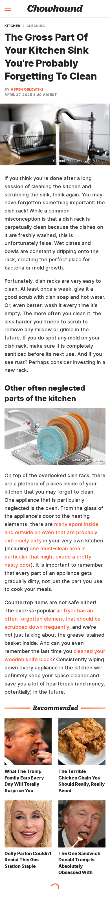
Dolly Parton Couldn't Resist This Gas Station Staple (28, 860)
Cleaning (36, 26)
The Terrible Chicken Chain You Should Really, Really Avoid (81, 780)
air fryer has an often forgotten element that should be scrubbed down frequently (53, 619)
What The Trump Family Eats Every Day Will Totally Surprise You (24, 780)
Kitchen (13, 26)
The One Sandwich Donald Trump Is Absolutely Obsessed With (79, 863)
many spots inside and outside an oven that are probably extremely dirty (51, 532)
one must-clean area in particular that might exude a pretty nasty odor (48, 557)
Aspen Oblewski (27, 89)
